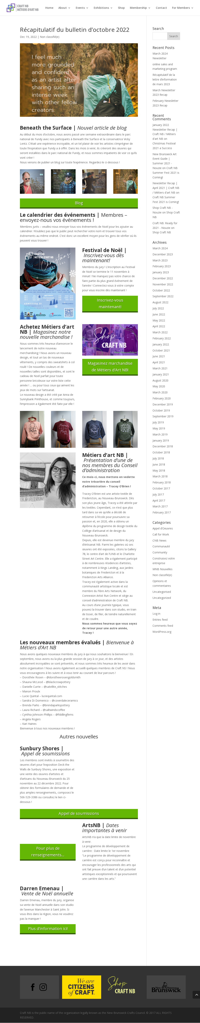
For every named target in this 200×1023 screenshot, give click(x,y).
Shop (121, 8)
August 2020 (160, 380)
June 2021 (159, 356)
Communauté (161, 546)
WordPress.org (162, 632)
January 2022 (161, 344)
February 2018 (162, 482)
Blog (79, 202)
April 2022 (159, 326)
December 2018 (163, 446)
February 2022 (162, 338)
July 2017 (158, 494)
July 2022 (158, 308)
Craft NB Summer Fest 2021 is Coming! (166, 172)
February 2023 (162, 266)
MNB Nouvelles (162, 569)
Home (49, 8)
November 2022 (163, 284)
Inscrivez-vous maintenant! (110, 303)
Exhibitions (101, 8)
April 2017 (159, 500)
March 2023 (160, 260)
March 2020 (160, 392)
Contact (161, 8)
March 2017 (160, 506)
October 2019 (161, 410)
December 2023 (163, 254)
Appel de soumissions (79, 813)
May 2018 (159, 470)
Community (160, 552)
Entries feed (160, 619)
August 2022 (160, 302)
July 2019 (158, 422)
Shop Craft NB (162, 232)
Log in (156, 613)
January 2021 (161, 374)
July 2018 (158, 458)
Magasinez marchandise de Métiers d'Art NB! (110, 367)
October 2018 (161, 452)
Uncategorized (162, 598)
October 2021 (161, 350)
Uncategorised (162, 592)
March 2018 (160, 476)
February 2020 (162, 398)
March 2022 (160, 332)
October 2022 (161, 290)
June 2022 (159, 314)
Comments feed (163, 625)
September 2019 (163, 416)
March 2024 (160, 248)
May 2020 (159, 386)
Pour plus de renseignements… (47, 852)
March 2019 (160, 434)
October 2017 (161, 488)
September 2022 (163, 296)
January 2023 (161, 272)
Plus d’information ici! (48, 928)
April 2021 (159, 362)
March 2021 (160, 368)
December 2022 (163, 278)
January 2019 (161, 440)
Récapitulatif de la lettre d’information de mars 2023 (165, 79)
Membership (138, 8)
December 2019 (163, 404)
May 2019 (159, 428)
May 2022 (159, 320)
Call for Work (161, 534)
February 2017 (162, 512)
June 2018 (159, 464)
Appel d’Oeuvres (163, 528)
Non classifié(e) (49, 37)
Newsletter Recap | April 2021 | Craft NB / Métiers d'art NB (166, 187)
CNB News (159, 540)
